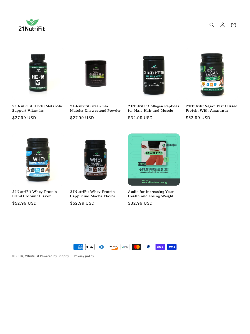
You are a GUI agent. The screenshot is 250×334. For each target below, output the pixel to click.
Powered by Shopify (54, 256)
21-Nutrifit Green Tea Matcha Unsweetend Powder (95, 108)
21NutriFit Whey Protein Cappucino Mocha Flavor (92, 194)
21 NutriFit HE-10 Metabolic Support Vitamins (37, 108)
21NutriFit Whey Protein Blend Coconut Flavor (34, 194)
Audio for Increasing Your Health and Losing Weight (151, 194)
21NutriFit (32, 256)
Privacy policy (84, 256)
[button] (212, 25)
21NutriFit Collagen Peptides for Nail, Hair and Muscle (153, 108)
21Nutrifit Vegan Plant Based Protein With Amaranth (211, 108)
